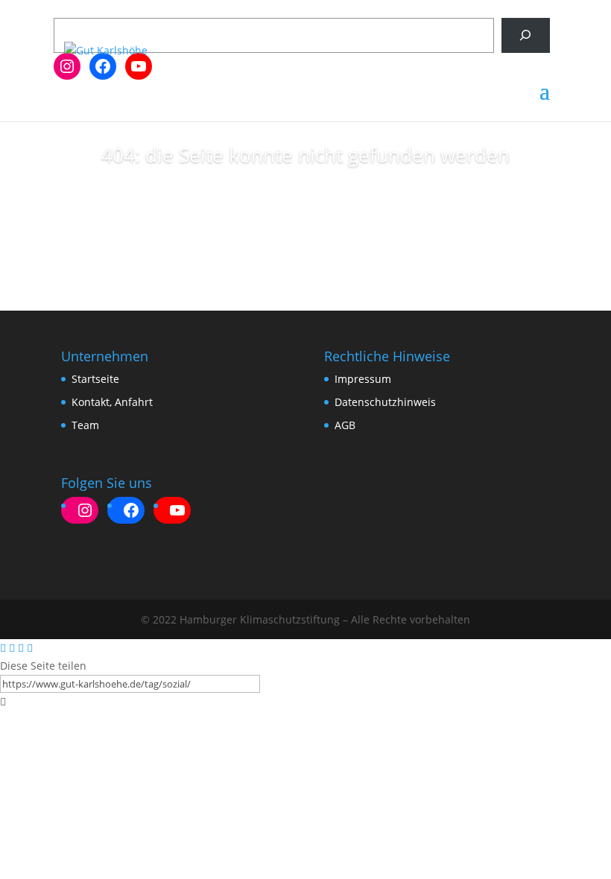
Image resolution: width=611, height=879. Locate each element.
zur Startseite (305, 205)
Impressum (363, 379)
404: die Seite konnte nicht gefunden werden (305, 155)
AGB (345, 425)
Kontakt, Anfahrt (112, 402)
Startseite (95, 379)
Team (85, 425)
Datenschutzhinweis (385, 402)
